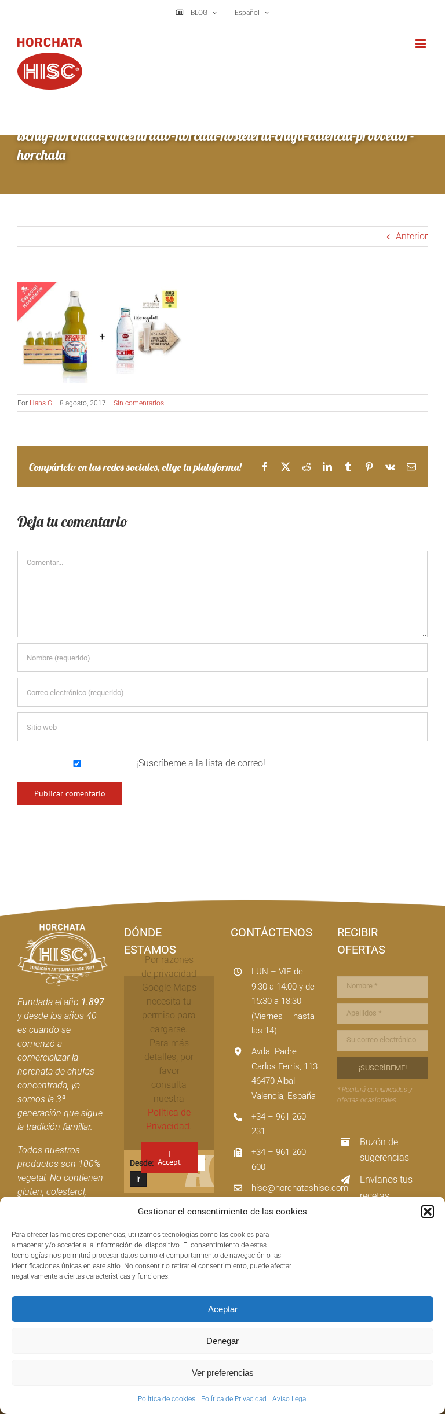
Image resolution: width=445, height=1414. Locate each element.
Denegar (222, 1341)
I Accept (169, 1158)
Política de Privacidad (234, 1399)
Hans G (41, 403)
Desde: (142, 1163)
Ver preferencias (223, 1373)
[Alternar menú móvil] (421, 44)
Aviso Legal (290, 1399)
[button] (427, 1211)
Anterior (412, 236)
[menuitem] (251, 12)
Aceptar (223, 1309)
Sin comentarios (139, 403)
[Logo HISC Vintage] (62, 927)
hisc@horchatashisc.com (299, 1188)
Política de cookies (166, 1399)
